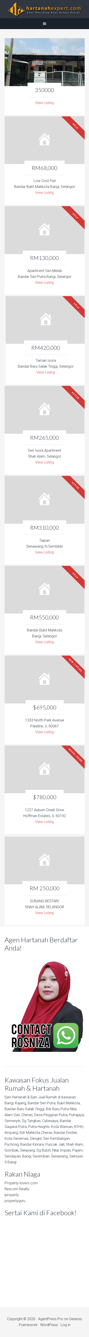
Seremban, (41, 1156)
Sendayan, (13, 1156)
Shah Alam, (75, 1144)
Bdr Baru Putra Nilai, (61, 1109)
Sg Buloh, (44, 1150)
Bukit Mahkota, (69, 1103)
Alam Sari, (13, 1115)
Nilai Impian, (61, 1150)
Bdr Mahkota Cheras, (36, 1132)
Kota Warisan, (62, 1127)
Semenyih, (13, 1121)
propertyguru (15, 1201)
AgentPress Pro (50, 1319)
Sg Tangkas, (31, 1121)
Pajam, (77, 1150)
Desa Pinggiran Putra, (51, 1115)
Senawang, (59, 1156)
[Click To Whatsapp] (45, 1003)
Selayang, (28, 1150)
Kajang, (21, 1103)
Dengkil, (36, 1138)
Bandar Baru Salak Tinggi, (25, 1109)
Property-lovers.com (21, 1183)
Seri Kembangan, (56, 1138)
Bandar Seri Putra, (42, 1103)
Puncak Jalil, (55, 1144)
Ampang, (12, 1132)
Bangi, (9, 1103)
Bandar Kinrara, (32, 1144)
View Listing (44, 103)
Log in (65, 1325)
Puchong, (12, 1144)
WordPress (49, 1325)
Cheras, (27, 1115)
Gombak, (12, 1150)
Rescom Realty (17, 1189)
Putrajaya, (77, 1115)
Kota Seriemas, (17, 1138)
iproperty (12, 1195)
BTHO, (79, 1127)
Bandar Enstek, (66, 1132)
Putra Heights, (39, 1127)
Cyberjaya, (50, 1121)
